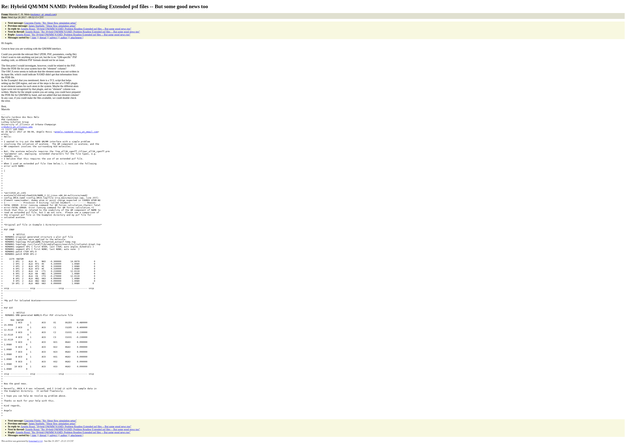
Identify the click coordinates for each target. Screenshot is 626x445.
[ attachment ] (76, 37)
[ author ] (63, 37)
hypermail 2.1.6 (36, 441)
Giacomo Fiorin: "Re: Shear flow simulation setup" (50, 23)
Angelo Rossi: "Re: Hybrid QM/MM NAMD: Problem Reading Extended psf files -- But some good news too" (82, 31)
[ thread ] (43, 37)
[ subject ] (53, 37)
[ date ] (34, 37)
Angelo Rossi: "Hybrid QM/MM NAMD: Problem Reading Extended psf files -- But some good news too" (76, 28)
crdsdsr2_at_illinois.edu (17, 127)
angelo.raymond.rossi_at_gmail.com (76, 132)
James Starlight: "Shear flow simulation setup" (52, 25)
